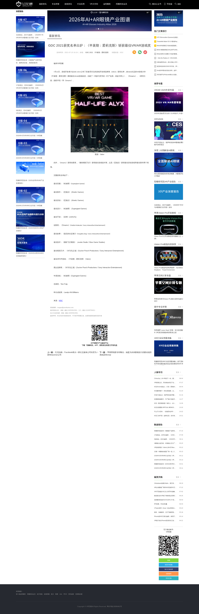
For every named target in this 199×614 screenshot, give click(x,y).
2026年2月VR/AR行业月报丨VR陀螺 (165, 468)
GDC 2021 (89, 52)
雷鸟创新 (71, 594)
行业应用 (81, 4)
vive (61, 594)
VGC (61, 301)
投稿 (168, 560)
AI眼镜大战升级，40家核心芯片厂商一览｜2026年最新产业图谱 (165, 443)
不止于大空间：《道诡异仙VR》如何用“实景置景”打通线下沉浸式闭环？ (165, 411)
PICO (65, 594)
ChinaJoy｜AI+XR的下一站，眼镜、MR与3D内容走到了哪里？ (165, 378)
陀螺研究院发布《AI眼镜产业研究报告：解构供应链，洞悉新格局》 (165, 431)
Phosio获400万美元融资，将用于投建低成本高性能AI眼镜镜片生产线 (165, 516)
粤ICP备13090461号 (114, 606)
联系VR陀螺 (168, 565)
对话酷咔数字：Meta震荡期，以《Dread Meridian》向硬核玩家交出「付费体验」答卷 (165, 391)
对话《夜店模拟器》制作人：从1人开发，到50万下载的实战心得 (165, 403)
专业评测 (55, 4)
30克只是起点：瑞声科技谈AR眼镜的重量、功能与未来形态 (165, 395)
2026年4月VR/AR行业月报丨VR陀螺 (165, 456)
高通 (56, 594)
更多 (179, 90)
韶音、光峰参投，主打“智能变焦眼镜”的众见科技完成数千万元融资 (165, 512)
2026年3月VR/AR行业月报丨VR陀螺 (165, 460)
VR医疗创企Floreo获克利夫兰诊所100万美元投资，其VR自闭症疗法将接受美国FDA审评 (165, 520)
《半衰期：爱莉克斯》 (102, 52)
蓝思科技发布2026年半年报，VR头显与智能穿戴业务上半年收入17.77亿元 (168, 66)
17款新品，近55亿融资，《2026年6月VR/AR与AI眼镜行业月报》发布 (165, 435)
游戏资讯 (68, 4)
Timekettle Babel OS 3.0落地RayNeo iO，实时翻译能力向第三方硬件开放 (168, 41)
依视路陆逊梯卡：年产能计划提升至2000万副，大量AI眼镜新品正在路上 (165, 399)
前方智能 (39, 594)
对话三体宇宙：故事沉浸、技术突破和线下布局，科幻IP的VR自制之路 (165, 415)
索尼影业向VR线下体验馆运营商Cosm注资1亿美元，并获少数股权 (165, 496)
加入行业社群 (169, 569)
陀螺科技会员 (121, 4)
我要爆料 (168, 574)
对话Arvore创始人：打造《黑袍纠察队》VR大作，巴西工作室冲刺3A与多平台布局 (165, 387)
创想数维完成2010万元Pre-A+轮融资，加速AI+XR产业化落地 (165, 500)
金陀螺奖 (107, 4)
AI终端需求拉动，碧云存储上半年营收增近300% (168, 62)
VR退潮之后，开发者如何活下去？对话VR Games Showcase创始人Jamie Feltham (165, 382)
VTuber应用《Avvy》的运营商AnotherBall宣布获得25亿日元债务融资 (165, 508)
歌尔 (52, 594)
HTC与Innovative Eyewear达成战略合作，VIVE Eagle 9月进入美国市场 (168, 37)
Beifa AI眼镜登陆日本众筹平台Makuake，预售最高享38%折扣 (168, 50)
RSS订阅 (168, 578)
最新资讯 (43, 4)
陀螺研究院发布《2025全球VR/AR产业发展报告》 (165, 464)
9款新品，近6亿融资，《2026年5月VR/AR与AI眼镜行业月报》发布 (165, 439)
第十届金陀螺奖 (21, 594)
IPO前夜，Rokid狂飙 (160, 504)
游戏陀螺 (47, 594)
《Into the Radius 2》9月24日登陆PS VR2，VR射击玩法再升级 (168, 58)
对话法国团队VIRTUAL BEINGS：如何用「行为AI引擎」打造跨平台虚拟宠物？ (165, 407)
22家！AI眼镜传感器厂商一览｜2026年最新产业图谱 (165, 451)
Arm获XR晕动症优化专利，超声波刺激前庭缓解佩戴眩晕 (168, 70)
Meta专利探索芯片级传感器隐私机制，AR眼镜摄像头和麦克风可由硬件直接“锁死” (168, 45)
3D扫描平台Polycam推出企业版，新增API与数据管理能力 (168, 74)
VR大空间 (94, 4)
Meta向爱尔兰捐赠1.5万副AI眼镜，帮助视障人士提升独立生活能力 (168, 54)
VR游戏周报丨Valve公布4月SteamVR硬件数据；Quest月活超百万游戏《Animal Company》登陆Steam (165, 447)
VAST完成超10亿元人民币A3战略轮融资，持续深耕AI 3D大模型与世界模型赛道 (165, 491)
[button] (96, 28)
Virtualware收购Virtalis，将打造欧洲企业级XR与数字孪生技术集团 (165, 483)
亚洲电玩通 (78, 594)
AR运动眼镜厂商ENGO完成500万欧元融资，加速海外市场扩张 (165, 487)
